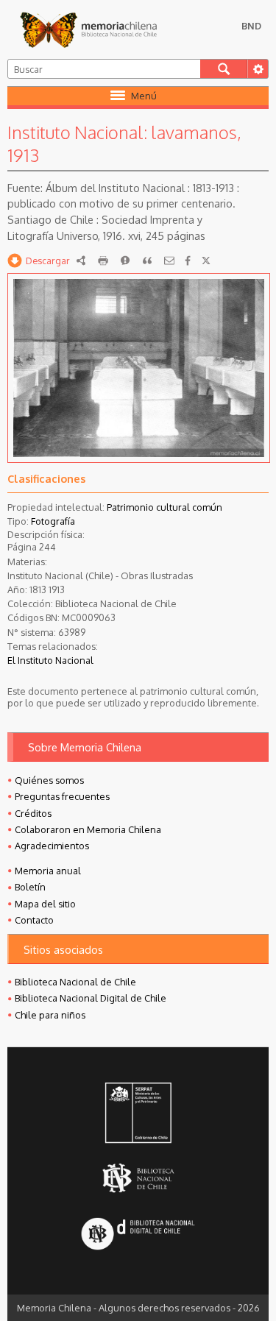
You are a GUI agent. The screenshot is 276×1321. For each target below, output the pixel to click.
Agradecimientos (52, 845)
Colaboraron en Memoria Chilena (88, 829)
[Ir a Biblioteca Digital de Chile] (138, 1235)
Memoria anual (48, 870)
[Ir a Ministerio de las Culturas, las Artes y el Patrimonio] (138, 1114)
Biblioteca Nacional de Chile (75, 982)
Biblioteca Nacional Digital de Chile (90, 998)
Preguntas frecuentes (62, 796)
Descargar (48, 260)
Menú (144, 96)
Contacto (34, 920)
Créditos (33, 813)
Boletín (30, 887)
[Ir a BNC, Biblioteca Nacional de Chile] (138, 1178)
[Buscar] (223, 69)
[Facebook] (187, 260)
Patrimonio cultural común (164, 507)
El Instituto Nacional (50, 660)
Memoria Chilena (88, 29)
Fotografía (53, 521)
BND (251, 26)
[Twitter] (206, 260)
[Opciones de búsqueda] (257, 69)
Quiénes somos (49, 780)
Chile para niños (50, 1015)
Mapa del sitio (45, 904)
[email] (169, 260)
